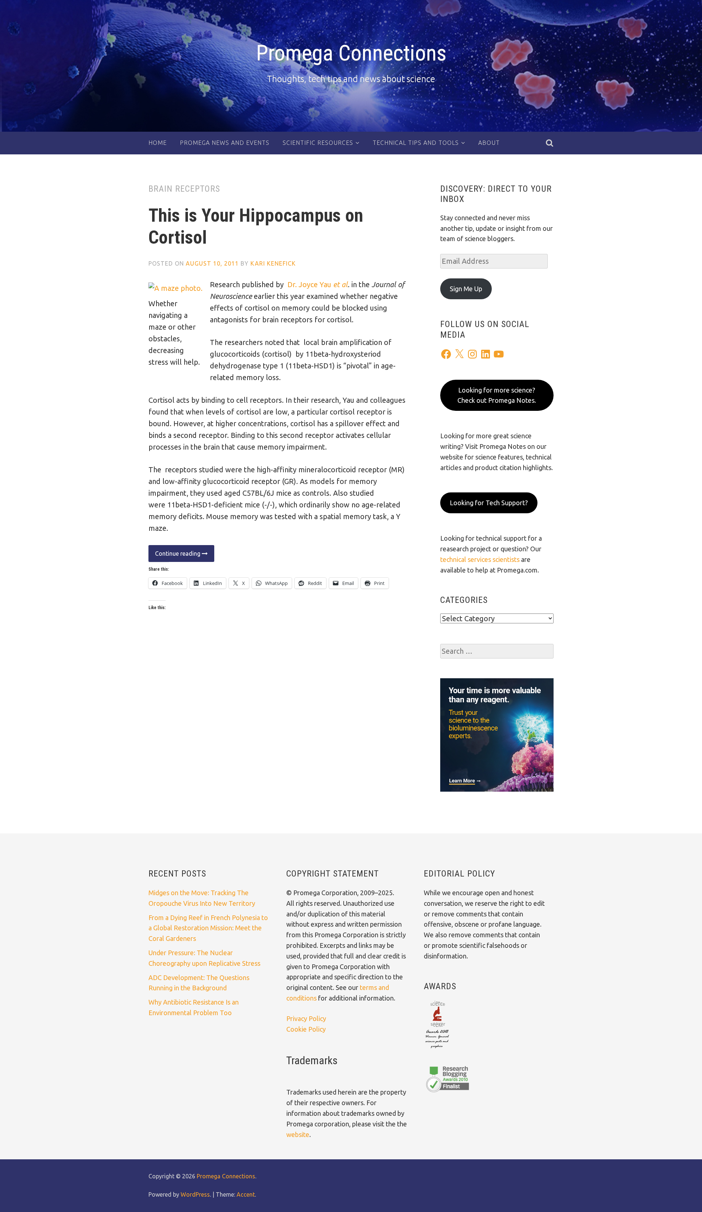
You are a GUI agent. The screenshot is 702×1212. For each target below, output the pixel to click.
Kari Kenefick (273, 263)
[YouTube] (499, 354)
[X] (459, 354)
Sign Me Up (466, 288)
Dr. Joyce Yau (310, 284)
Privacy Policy (306, 1018)
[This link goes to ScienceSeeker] (437, 1048)
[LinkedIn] (485, 354)
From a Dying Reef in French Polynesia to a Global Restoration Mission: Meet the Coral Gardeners (208, 928)
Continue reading (175, 556)
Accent (246, 1194)
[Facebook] (446, 354)
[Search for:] (497, 651)
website (297, 1134)
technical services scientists (480, 559)
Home (157, 142)
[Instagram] (472, 354)
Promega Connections (351, 53)
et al (340, 284)
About (489, 142)
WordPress (195, 1194)
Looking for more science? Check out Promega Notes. (496, 395)
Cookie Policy (306, 1029)
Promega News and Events (224, 142)
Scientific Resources (318, 142)
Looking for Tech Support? (489, 502)
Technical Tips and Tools (416, 142)
